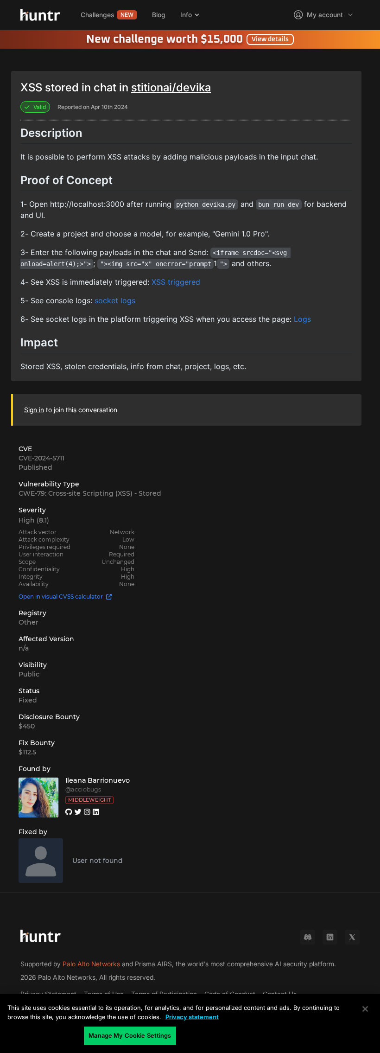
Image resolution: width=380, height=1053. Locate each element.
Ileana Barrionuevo (97, 780)
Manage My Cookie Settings (130, 1035)
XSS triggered (176, 282)
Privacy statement (192, 1017)
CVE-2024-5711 (41, 458)
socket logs (115, 300)
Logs (302, 319)
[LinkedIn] (330, 937)
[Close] (365, 1009)
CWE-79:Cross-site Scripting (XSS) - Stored (90, 493)
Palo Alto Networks (91, 964)
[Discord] (307, 937)
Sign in (34, 410)
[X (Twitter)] (352, 937)
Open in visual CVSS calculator (61, 596)
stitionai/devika (171, 87)
